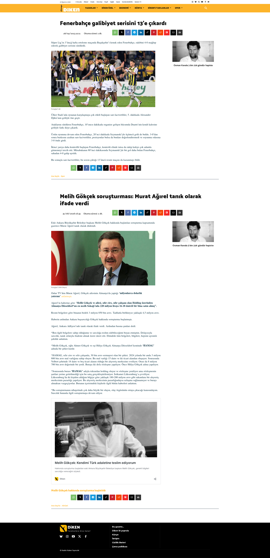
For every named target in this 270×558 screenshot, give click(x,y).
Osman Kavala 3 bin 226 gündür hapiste (193, 65)
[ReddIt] (160, 32)
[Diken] (70, 8)
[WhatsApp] (115, 32)
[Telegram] (134, 32)
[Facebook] (205, 2)
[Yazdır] (180, 32)
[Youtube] (202, 2)
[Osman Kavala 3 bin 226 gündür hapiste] (193, 51)
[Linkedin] (141, 32)
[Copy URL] (147, 32)
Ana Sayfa (55, 176)
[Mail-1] (208, 2)
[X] (121, 32)
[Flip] (167, 32)
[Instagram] (192, 2)
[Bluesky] (195, 2)
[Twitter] (199, 2)
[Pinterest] (154, 32)
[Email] (173, 32)
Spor (63, 176)
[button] (206, 8)
